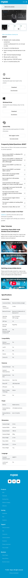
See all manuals (14, 90)
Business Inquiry (6, 562)
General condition (6, 537)
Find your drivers (5, 527)
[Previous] (24, 27)
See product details (14, 139)
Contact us (3, 215)
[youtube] (18, 481)
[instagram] (14, 481)
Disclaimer (4, 541)
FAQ (3, 531)
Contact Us (4, 534)
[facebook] (10, 481)
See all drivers (14, 114)
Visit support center (14, 135)
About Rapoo (5, 555)
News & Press (5, 558)
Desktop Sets (5, 499)
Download (14, 87)
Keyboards (4, 496)
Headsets (4, 520)
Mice (3, 492)
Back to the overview (9, 6)
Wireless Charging (6, 502)
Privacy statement (6, 544)
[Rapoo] (4, 2)
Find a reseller (5, 547)
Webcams (4, 506)
